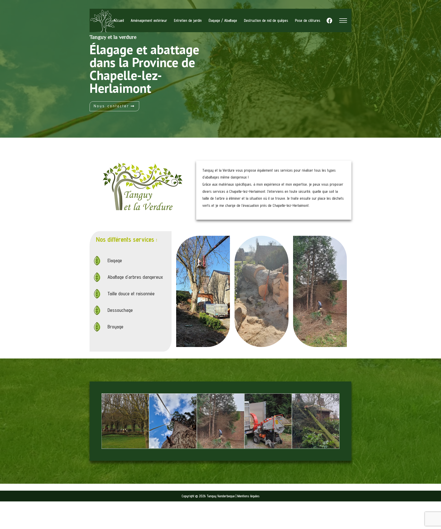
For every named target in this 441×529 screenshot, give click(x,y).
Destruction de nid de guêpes (266, 20)
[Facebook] (329, 20)
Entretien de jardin (188, 20)
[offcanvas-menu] (343, 21)
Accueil (118, 20)
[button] (114, 106)
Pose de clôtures (307, 20)
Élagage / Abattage (223, 20)
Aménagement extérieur (149, 20)
